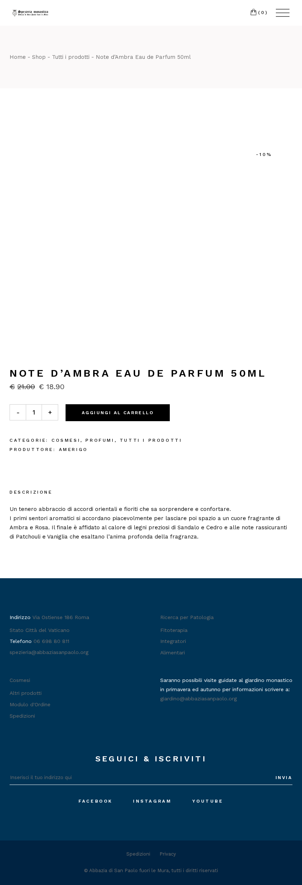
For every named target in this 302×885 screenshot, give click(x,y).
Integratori (173, 641)
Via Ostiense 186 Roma (60, 617)
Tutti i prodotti (151, 440)
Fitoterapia (173, 630)
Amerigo (73, 449)
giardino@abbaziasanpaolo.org (198, 698)
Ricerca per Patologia (187, 617)
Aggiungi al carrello (118, 412)
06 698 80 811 (51, 641)
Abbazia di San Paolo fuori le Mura (129, 870)
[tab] (31, 493)
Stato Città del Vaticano (40, 630)
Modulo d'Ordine (30, 704)
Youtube (208, 801)
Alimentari (172, 652)
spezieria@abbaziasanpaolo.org (49, 652)
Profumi (99, 440)
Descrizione (31, 492)
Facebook (95, 801)
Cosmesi (66, 440)
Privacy (167, 854)
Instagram (152, 801)
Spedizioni (22, 716)
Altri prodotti (26, 693)
